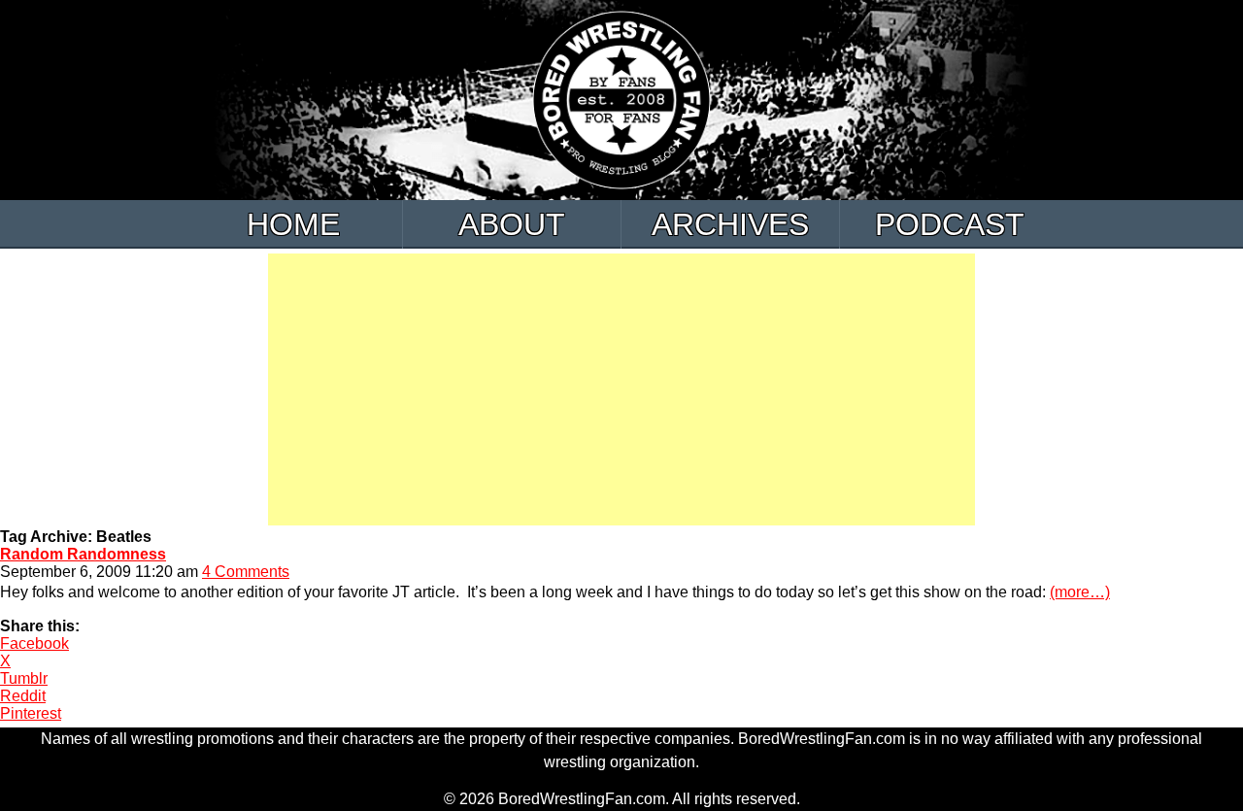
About (511, 224)
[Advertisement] (621, 389)
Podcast (950, 224)
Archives (730, 224)
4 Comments (245, 571)
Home (293, 224)
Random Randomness (83, 554)
